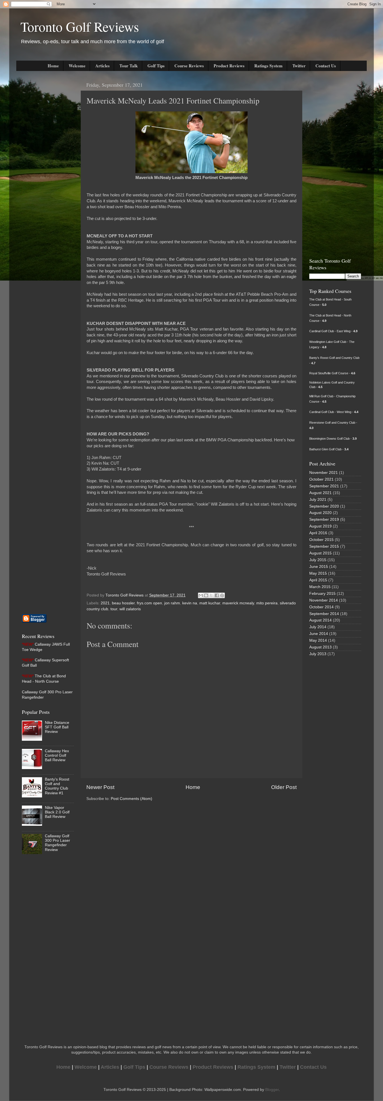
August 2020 (320, 513)
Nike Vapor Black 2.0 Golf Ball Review (57, 812)
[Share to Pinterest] (222, 595)
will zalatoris (130, 609)
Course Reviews (189, 66)
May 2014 (318, 640)
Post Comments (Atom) (131, 799)
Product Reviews (229, 66)
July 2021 (317, 499)
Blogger (272, 1090)
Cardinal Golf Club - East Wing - (333, 331)
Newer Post (100, 787)
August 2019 (320, 526)
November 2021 (323, 473)
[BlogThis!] (206, 595)
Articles (102, 66)
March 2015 (320, 587)
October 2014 (321, 607)
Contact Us (325, 66)
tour (113, 609)
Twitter (299, 66)
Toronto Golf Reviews (79, 26)
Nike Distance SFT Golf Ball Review (57, 727)
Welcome (77, 66)
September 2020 (324, 506)
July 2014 (317, 627)
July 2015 (317, 560)
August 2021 (320, 493)
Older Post (284, 787)
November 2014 (323, 600)
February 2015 (322, 593)
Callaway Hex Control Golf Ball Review (57, 755)
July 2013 (317, 654)
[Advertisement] (39, 163)
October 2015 (321, 540)
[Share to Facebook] (217, 595)
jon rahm (172, 603)
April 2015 (318, 580)
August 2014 (320, 620)
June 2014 (318, 634)
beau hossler (123, 603)
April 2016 (318, 533)
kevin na (189, 603)
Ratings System (268, 66)
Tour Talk (128, 66)
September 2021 (324, 486)
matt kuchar (209, 603)
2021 (105, 603)
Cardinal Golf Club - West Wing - (333, 412)
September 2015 (324, 546)
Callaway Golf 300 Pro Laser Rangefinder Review (57, 843)
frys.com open (149, 603)
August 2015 (320, 553)
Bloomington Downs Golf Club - (333, 438)
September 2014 (324, 614)
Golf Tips (156, 66)
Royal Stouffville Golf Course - (332, 373)
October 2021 (321, 479)
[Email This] (201, 595)
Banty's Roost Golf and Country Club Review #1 (57, 786)
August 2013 (320, 647)
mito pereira (267, 603)
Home (53, 66)
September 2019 (324, 519)
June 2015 (318, 567)
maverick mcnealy (238, 603)
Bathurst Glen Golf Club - (329, 449)
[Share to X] (211, 595)
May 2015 (318, 573)
